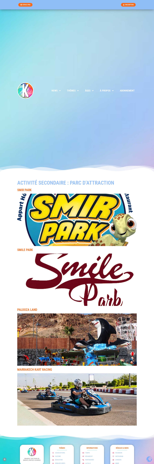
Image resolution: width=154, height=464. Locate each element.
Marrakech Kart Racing (34, 369)
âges (88, 90)
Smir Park (24, 190)
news (55, 90)
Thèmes (71, 90)
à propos (105, 90)
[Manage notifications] (4, 459)
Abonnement (127, 90)
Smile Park (25, 250)
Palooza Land (27, 310)
